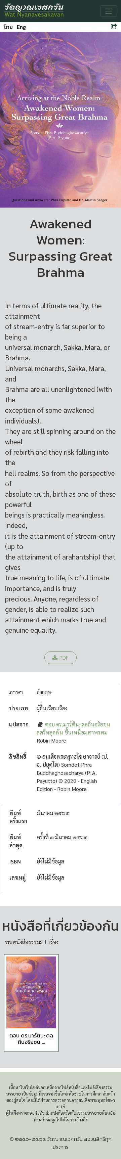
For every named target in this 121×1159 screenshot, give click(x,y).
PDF (64, 658)
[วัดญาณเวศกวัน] (34, 11)
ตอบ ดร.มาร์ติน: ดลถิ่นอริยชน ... (31, 1038)
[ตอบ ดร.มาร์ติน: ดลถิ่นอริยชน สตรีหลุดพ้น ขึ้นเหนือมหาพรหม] (31, 992)
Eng (21, 27)
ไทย (8, 27)
